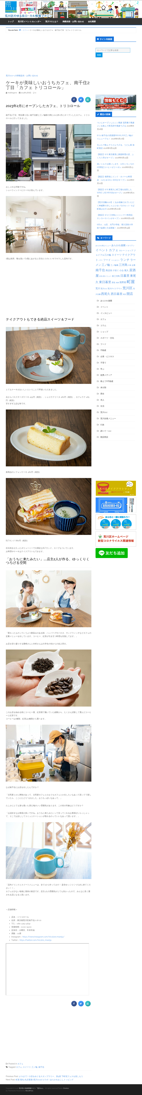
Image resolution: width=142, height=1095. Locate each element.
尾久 (126, 270)
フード (107, 259)
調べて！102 (105, 431)
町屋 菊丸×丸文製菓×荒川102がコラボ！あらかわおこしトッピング (44, 1080)
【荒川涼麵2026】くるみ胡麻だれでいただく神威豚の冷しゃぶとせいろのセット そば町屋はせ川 (115, 205)
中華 (129, 265)
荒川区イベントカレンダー (29, 21)
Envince (66, 1088)
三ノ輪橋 (114, 265)
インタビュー (106, 313)
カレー (122, 250)
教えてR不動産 (106, 381)
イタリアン (130, 246)
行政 (102, 425)
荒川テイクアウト (115, 288)
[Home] (20, 30)
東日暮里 (105, 282)
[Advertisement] (48, 53)
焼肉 (117, 283)
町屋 (131, 281)
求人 (102, 400)
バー (101, 260)
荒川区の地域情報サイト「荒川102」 (31, 1088)
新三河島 (116, 276)
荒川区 (128, 288)
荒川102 (104, 288)
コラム (103, 325)
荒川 (98, 288)
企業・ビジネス (107, 356)
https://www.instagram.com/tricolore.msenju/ (43, 937)
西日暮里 (116, 294)
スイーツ (27, 1067)
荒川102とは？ (51, 21)
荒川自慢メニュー (108, 418)
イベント (102, 250)
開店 (130, 294)
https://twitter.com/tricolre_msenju (35, 940)
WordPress (29, 1091)
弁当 (101, 276)
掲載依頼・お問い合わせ (73, 21)
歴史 (113, 282)
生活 (102, 406)
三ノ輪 (34, 1067)
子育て (116, 270)
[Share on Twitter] (81, 101)
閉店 (124, 294)
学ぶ (102, 369)
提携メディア (106, 375)
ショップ (129, 250)
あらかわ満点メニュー (103, 245)
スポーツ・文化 (107, 338)
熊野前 (123, 282)
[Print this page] (88, 101)
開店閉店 (104, 437)
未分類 (103, 387)
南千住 (41, 1067)
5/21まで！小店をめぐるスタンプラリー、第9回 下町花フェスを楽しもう (51, 1076)
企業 (133, 265)
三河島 (123, 264)
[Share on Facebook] (74, 101)
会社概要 (92, 21)
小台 (121, 270)
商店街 (109, 270)
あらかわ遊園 (118, 245)
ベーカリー (115, 260)
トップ (11, 21)
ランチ (125, 259)
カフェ (20, 1064)
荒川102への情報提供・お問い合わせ (22, 75)
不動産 (103, 350)
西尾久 (105, 294)
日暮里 (125, 275)
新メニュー (107, 276)
